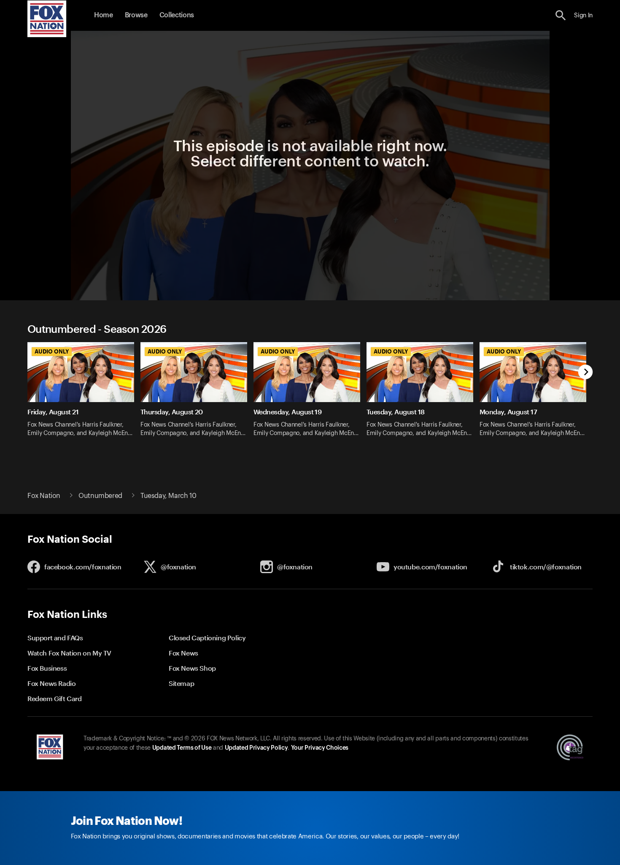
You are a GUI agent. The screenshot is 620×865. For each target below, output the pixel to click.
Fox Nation (43, 495)
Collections (176, 15)
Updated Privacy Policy (256, 748)
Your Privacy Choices (319, 748)
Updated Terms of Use (181, 748)
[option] (83, 395)
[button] (561, 15)
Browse (136, 15)
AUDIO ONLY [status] (52, 351)
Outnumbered (100, 495)
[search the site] (561, 15)
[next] (586, 373)
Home (103, 15)
